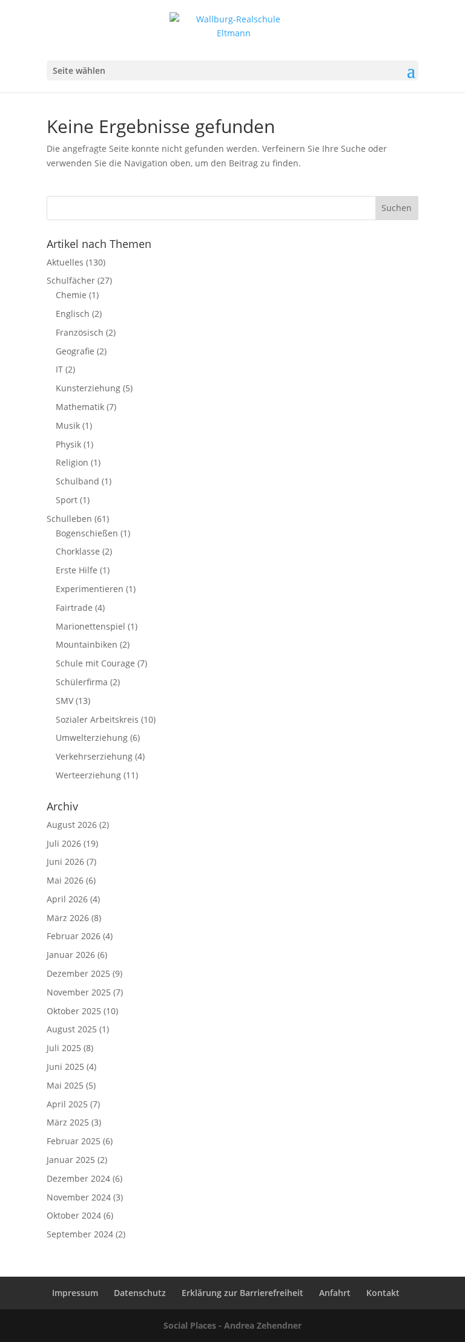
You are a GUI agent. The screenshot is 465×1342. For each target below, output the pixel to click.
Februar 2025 (74, 1141)
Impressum (75, 1292)
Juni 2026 (65, 861)
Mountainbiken (86, 644)
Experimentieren (90, 588)
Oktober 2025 (74, 1011)
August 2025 (72, 1029)
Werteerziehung (88, 775)
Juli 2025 (64, 1048)
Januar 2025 (71, 1159)
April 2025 (67, 1104)
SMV (64, 700)
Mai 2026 (65, 880)
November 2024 (79, 1197)
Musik (68, 425)
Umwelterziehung (92, 737)
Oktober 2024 (74, 1215)
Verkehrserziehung (94, 756)
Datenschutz (140, 1292)
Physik (68, 444)
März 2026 (68, 917)
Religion (72, 462)
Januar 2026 (71, 954)
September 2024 (80, 1234)
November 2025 (79, 992)
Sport (67, 500)
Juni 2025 (65, 1066)
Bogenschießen (87, 533)
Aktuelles (65, 262)
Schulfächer (71, 280)
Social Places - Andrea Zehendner (232, 1325)
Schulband (77, 481)
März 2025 (68, 1122)
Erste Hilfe (76, 570)
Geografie (75, 351)
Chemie (71, 295)
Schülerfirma (82, 682)
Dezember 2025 (78, 973)
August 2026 (72, 824)
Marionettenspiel (90, 626)
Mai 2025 (65, 1085)
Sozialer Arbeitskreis (97, 719)
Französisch (80, 332)
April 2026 (67, 899)
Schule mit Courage (95, 663)
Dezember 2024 (78, 1178)
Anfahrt (335, 1292)
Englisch (73, 313)
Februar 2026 (74, 936)
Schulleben (69, 518)
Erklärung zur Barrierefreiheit (242, 1292)
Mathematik (80, 406)
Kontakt (383, 1292)
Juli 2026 (64, 843)
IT (59, 369)
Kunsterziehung (88, 388)
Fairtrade (74, 607)
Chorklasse (78, 551)
